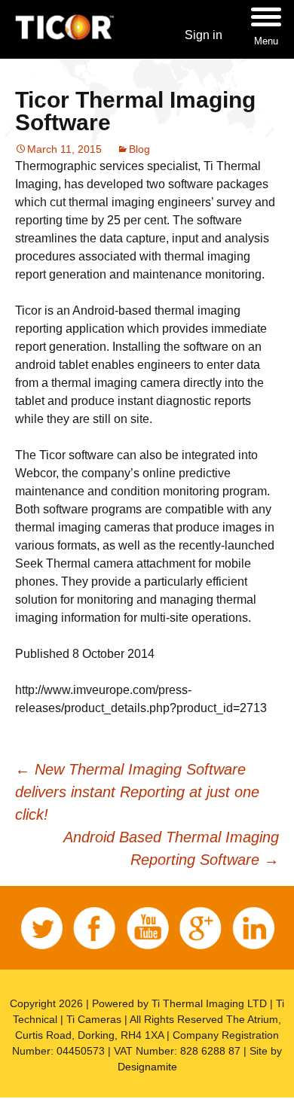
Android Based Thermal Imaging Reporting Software (171, 848)
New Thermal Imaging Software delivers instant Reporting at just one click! (137, 792)
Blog (139, 149)
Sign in (203, 35)
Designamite (147, 1067)
